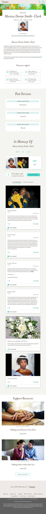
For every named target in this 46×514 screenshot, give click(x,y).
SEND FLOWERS (13, 349)
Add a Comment (13, 227)
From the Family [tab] (28, 182)
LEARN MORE (23, 433)
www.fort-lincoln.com (36, 57)
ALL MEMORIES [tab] (17, 182)
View (34, 164)
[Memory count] (17, 152)
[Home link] (5, 2)
